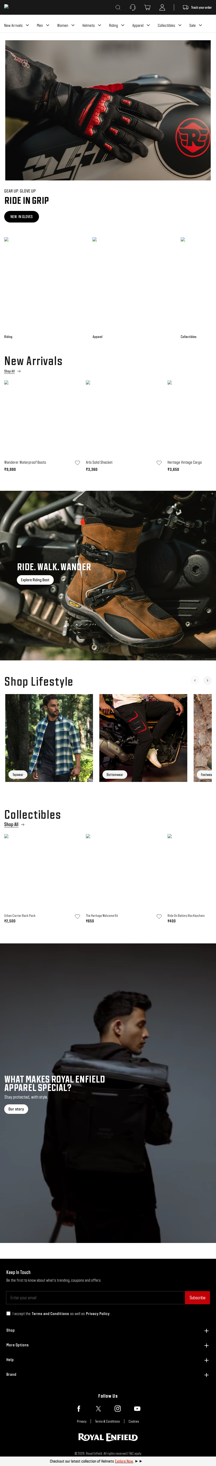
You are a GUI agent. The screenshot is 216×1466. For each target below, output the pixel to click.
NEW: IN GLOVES (22, 216)
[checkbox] (8, 1313)
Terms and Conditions (50, 1313)
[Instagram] (118, 1409)
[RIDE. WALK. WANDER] (108, 575)
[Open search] (118, 7)
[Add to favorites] (77, 463)
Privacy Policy (98, 1313)
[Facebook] (79, 1409)
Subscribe (197, 1297)
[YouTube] (137, 1409)
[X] (98, 1409)
